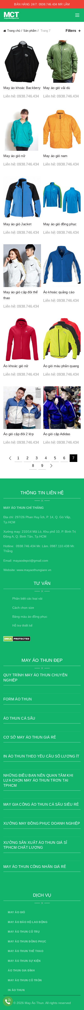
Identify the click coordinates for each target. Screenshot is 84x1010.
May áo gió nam (55, 156)
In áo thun (16, 990)
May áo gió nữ (14, 156)
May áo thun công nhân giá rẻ (34, 867)
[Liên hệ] (8, 1001)
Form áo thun (17, 699)
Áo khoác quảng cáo (58, 292)
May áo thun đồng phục (27, 941)
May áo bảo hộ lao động (27, 922)
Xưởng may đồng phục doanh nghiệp (41, 823)
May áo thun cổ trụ (24, 931)
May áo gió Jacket (17, 224)
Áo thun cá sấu (19, 718)
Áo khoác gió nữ (15, 366)
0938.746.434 (26, 546)
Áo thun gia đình (21, 970)
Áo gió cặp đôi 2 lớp (18, 434)
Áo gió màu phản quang (61, 366)
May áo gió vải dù (56, 88)
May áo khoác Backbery (22, 88)
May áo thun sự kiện (24, 960)
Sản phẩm (30, 30)
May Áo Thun (34, 1003)
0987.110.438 (59, 546)
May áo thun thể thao (25, 951)
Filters (71, 31)
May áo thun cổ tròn (25, 980)
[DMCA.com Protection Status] (16, 638)
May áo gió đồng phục (60, 224)
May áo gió (16, 912)
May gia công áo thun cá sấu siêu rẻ (41, 804)
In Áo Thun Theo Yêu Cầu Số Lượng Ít (41, 756)
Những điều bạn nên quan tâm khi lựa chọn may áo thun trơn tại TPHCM (38, 780)
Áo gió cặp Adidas (57, 434)
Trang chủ (13, 30)
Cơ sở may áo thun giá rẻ (29, 737)
